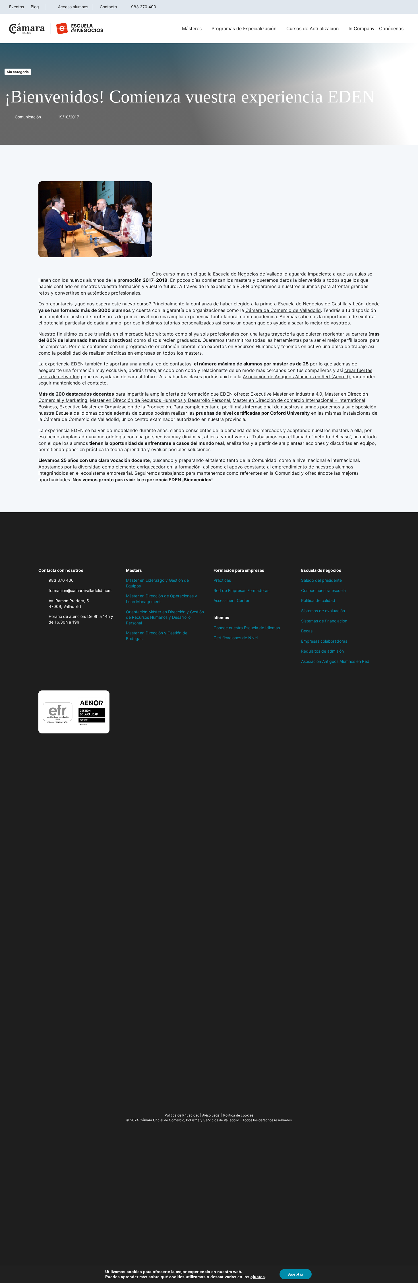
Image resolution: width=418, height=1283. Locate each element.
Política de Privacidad (182, 1115)
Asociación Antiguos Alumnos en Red (335, 661)
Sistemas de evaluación (323, 610)
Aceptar (295, 1274)
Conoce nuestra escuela (323, 590)
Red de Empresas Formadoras (241, 590)
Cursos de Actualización (312, 28)
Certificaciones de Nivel (236, 637)
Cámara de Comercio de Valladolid (283, 310)
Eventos (16, 6)
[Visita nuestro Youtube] (87, 676)
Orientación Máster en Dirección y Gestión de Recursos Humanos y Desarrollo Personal (165, 617)
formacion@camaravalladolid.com (80, 590)
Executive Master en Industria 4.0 (286, 394)
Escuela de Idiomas (76, 413)
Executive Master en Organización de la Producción (115, 407)
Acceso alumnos (73, 6)
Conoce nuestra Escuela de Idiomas (247, 627)
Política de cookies (238, 1115)
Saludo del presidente (321, 580)
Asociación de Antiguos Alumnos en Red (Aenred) (297, 376)
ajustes (258, 1276)
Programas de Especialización (244, 28)
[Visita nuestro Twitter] (52, 676)
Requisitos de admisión (322, 651)
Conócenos (391, 28)
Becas (307, 630)
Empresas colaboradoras (324, 641)
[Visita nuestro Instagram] (64, 676)
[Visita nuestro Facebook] (41, 676)
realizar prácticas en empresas (122, 353)
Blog (35, 6)
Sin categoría (18, 72)
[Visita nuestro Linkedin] (75, 676)
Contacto (108, 6)
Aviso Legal (211, 1115)
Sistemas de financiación (324, 620)
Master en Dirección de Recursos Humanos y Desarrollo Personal (160, 400)
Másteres (192, 28)
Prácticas (222, 580)
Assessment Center (231, 600)
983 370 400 (143, 6)
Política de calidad (318, 600)
